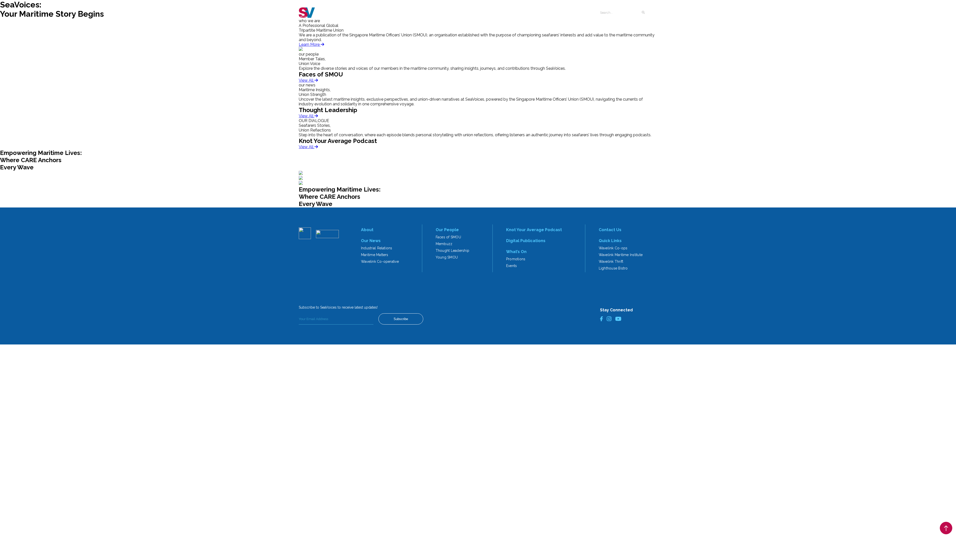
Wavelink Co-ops (613, 248)
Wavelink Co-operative (380, 262)
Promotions (515, 259)
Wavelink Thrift (611, 262)
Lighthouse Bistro (613, 268)
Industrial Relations (376, 248)
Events (511, 266)
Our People (447, 229)
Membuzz (444, 244)
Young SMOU (447, 257)
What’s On (516, 251)
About (367, 229)
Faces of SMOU (448, 237)
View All (306, 80)
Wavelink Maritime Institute (621, 255)
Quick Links (610, 240)
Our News (371, 240)
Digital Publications (525, 240)
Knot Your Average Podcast (534, 229)
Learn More (310, 44)
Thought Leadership (452, 251)
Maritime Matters (374, 255)
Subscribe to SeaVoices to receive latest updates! (338, 307)
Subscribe (401, 319)
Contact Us (610, 229)
